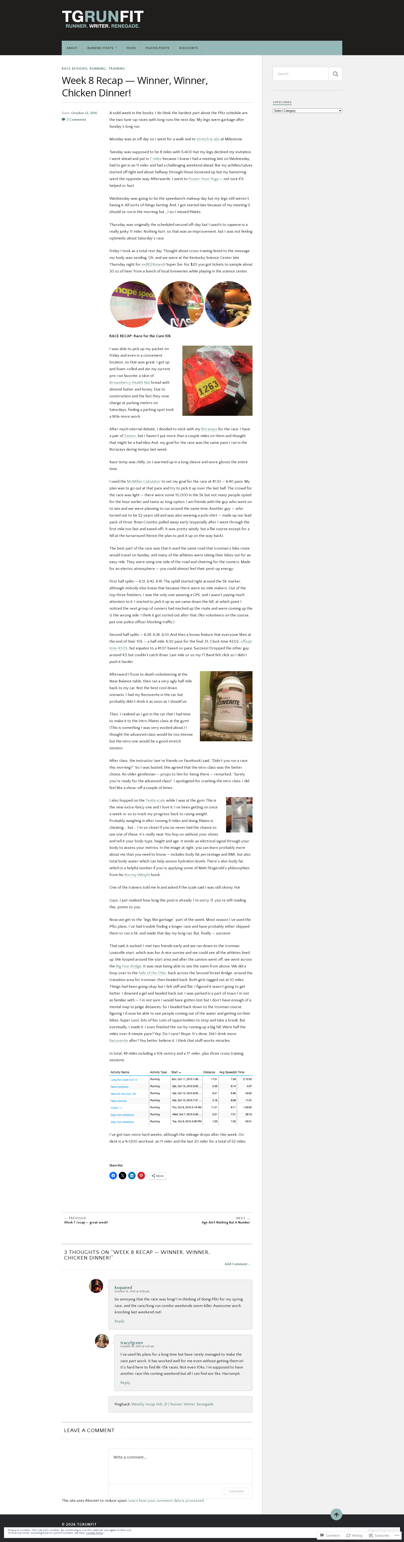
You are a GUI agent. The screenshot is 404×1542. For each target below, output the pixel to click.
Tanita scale (155, 800)
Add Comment (236, 1264)
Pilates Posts (157, 48)
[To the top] (336, 1514)
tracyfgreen (131, 1342)
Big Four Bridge (128, 966)
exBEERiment (153, 264)
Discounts (188, 48)
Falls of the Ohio (152, 973)
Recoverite (118, 1041)
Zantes (130, 436)
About (72, 48)
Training (116, 69)
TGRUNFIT (87, 1524)
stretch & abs (208, 139)
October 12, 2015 (84, 113)
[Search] (335, 74)
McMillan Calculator (144, 481)
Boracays (209, 429)
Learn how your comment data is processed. (166, 1501)
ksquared (123, 1287)
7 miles (156, 159)
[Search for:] (307, 74)
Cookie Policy (94, 1533)
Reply (119, 1321)
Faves (131, 48)
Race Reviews (74, 69)
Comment (236, 1491)
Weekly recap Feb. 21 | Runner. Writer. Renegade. (172, 1404)
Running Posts (100, 48)
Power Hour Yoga (204, 179)
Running (98, 69)
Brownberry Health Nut (129, 382)
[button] (133, 304)
